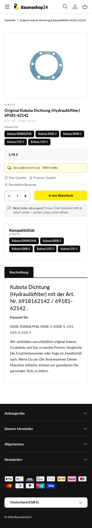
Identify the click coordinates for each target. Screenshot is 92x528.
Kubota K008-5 (72, 134)
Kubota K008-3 (47, 134)
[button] (85, 7)
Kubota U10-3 (15, 142)
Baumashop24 (22, 517)
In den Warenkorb (61, 195)
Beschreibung (19, 272)
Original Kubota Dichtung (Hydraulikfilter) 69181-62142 (53, 20)
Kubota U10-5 (39, 142)
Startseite (9, 20)
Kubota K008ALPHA (19, 134)
